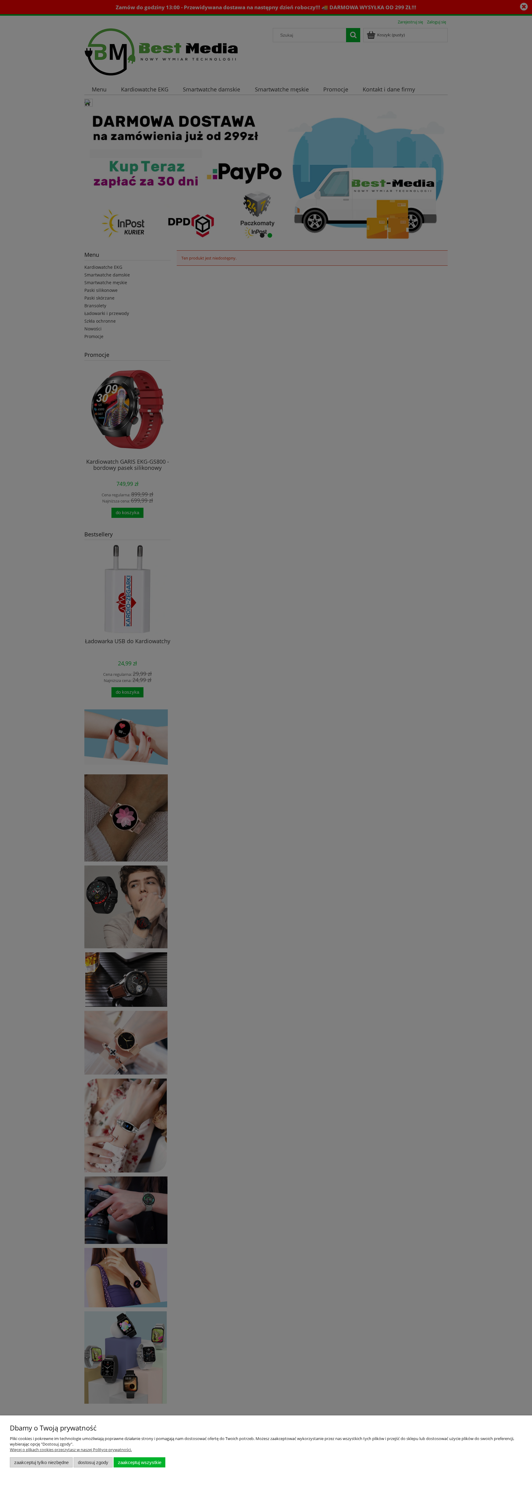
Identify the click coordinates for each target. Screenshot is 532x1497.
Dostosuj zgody (93, 1462)
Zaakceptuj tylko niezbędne (41, 1462)
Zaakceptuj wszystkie (139, 1462)
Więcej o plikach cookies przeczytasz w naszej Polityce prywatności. (71, 1449)
